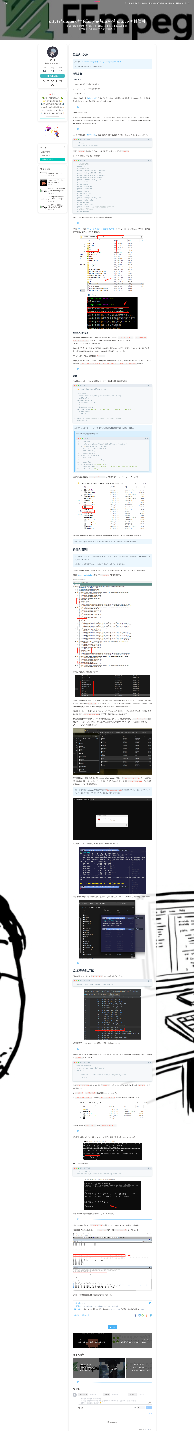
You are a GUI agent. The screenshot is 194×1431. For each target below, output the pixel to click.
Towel (7, 3)
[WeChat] (60, 80)
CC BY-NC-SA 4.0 (114, 1309)
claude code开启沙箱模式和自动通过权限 (55, 181)
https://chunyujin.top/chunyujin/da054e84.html (100, 1306)
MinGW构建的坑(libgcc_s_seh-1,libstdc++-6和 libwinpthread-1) (56, 198)
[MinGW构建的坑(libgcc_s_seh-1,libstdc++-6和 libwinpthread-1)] (43, 199)
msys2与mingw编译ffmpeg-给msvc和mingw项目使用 (56, 189)
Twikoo (146, 1429)
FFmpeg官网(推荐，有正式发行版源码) (100, 229)
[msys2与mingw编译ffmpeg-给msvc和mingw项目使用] (43, 191)
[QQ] (56, 80)
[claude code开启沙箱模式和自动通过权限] (43, 183)
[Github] (44, 80)
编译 (126, 26)
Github (80, 229)
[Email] (48, 80)
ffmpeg (118, 26)
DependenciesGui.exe (86, 575)
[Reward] (52, 84)
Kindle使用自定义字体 (55, 173)
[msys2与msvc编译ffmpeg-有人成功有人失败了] (43, 207)
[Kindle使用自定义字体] (43, 175)
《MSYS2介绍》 (91, 135)
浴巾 (83, 1303)
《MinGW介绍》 (92, 98)
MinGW (76, 1315)
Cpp (110, 26)
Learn (102, 26)
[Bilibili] (52, 80)
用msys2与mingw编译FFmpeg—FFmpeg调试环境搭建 (101, 62)
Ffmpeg (84, 1315)
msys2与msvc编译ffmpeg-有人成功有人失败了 (56, 206)
